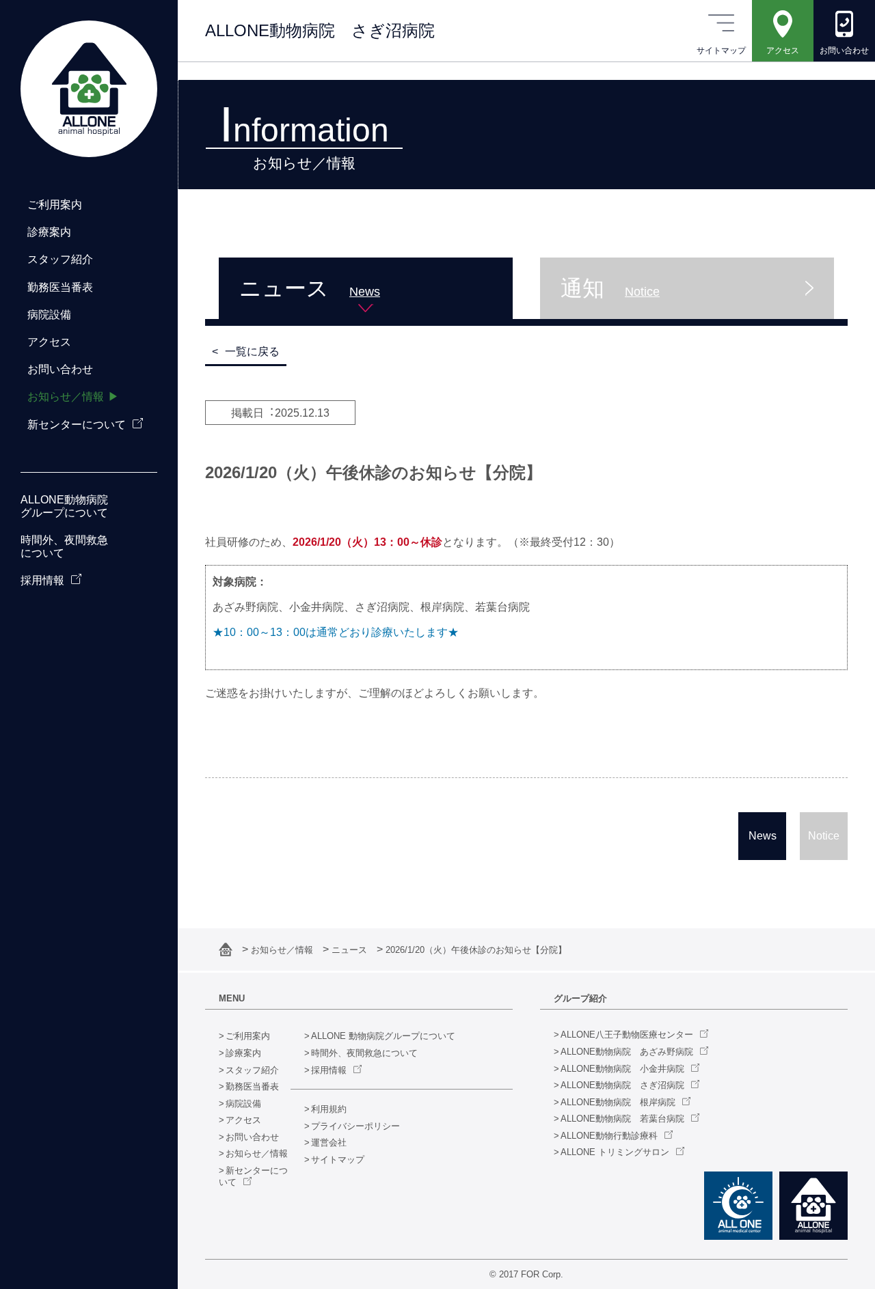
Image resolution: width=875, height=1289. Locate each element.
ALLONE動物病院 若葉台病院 (622, 1118)
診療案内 (243, 1053)
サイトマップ (337, 1159)
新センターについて (76, 424)
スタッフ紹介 (252, 1070)
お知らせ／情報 (283, 950)
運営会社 (329, 1142)
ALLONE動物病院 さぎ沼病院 (622, 1085)
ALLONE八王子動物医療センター (627, 1034)
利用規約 (329, 1109)
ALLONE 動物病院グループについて (383, 1036)
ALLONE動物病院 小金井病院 (622, 1069)
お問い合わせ (252, 1137)
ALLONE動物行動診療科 (609, 1136)
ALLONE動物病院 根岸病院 (618, 1102)
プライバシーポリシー (355, 1126)
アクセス (243, 1120)
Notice (823, 836)
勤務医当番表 (252, 1086)
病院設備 (243, 1103)
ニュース (351, 950)
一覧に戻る (252, 351)
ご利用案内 (248, 1036)
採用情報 (329, 1070)
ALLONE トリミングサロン (615, 1152)
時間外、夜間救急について (364, 1053)
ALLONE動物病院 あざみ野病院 (627, 1052)
